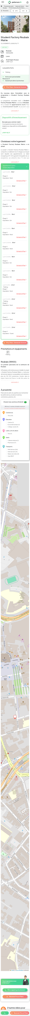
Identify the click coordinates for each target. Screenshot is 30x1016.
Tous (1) (10, 433)
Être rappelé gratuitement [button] (16, 990)
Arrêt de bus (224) (13, 449)
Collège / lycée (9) (13, 427)
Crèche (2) (11, 422)
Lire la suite (14, 111)
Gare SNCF (11, 456)
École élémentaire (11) (14, 424)
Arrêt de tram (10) (13, 451)
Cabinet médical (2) (13, 440)
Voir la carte (9, 53)
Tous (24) (10, 415)
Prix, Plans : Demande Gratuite (16, 87)
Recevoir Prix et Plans (21, 1013)
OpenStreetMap (19, 970)
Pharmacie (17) (12, 442)
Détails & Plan (20, 181)
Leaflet (12, 970)
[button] (5, 1013)
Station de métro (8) (13, 454)
